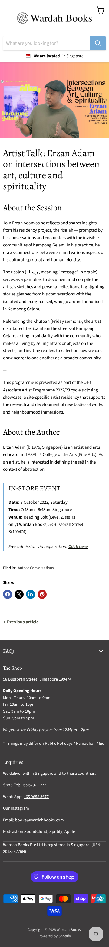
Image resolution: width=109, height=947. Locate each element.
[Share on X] (19, 594)
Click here (78, 546)
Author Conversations (36, 568)
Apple (69, 832)
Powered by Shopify (54, 936)
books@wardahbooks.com (39, 820)
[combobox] (46, 43)
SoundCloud (35, 832)
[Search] (98, 43)
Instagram (20, 808)
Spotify (55, 832)
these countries (81, 773)
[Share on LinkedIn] (30, 594)
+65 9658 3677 (36, 797)
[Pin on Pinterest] (42, 594)
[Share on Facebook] (7, 594)
